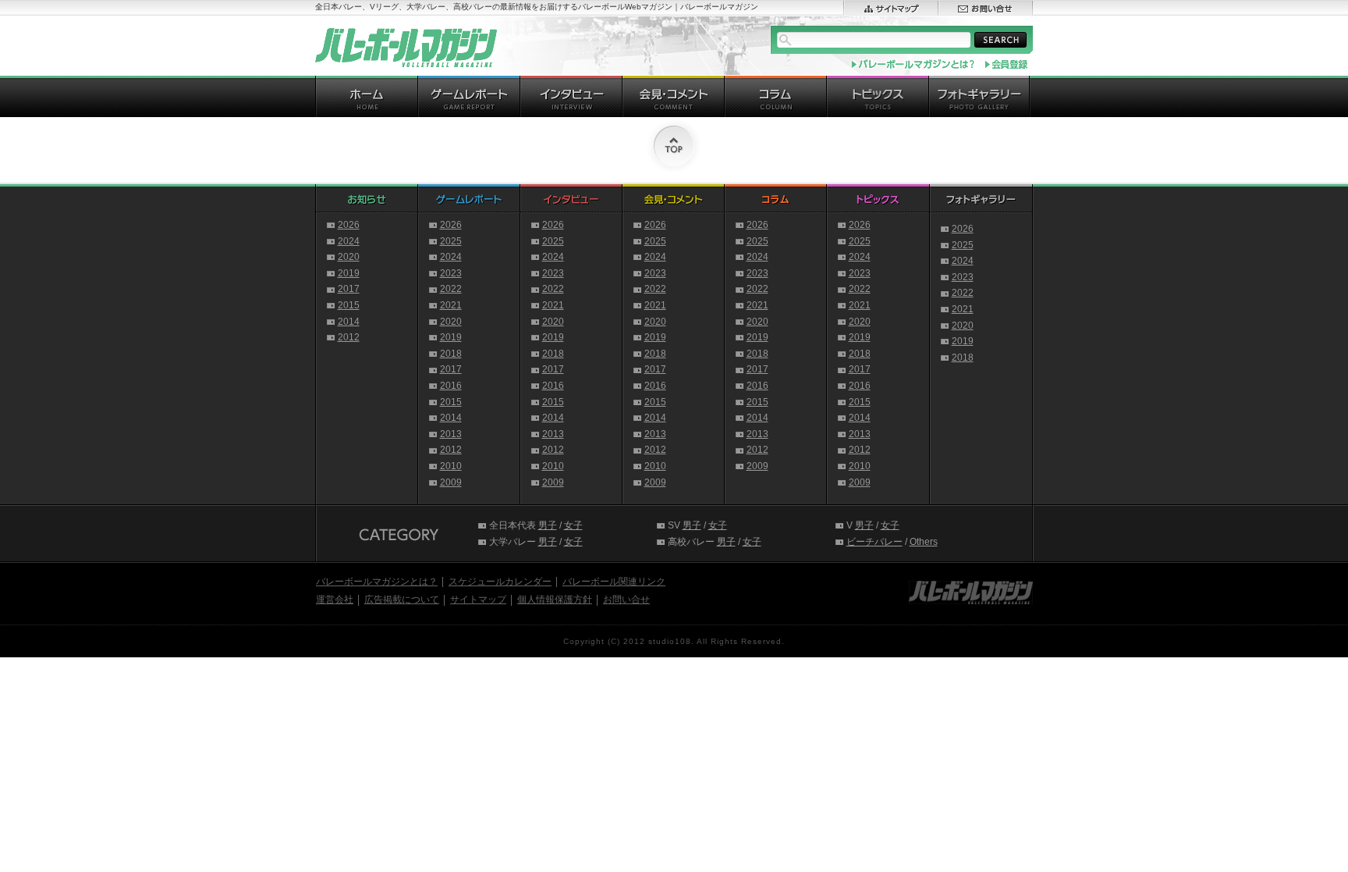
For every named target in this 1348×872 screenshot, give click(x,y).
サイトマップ (478, 599)
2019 (349, 273)
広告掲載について (401, 599)
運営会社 (334, 599)
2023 (451, 273)
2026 (349, 224)
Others (924, 541)
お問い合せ (626, 599)
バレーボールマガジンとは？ (377, 581)
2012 (349, 337)
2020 (349, 256)
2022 (451, 288)
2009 (451, 482)
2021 (451, 305)
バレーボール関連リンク (613, 581)
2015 (349, 305)
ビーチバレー (874, 541)
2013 (451, 434)
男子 (547, 525)
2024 (349, 241)
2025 (451, 241)
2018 (451, 353)
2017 (349, 288)
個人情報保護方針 (554, 599)
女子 (573, 525)
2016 (451, 385)
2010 (451, 466)
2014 (349, 321)
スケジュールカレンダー (500, 581)
